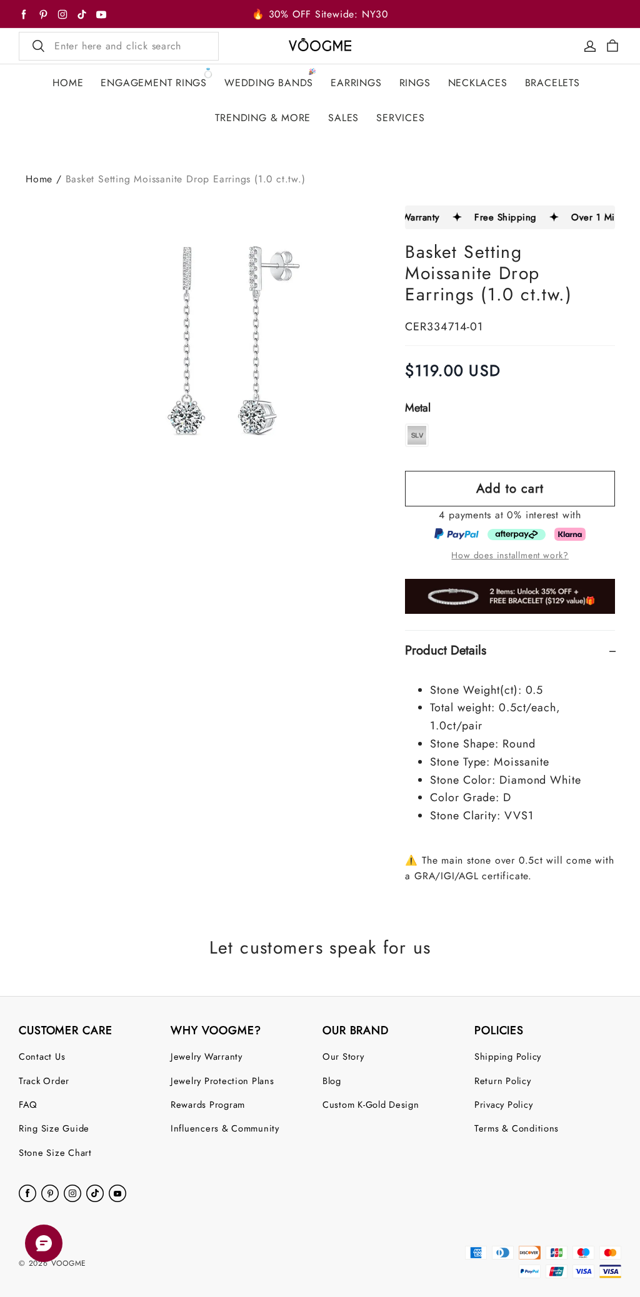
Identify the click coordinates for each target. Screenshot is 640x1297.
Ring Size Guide (54, 1128)
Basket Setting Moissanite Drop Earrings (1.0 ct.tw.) (186, 179)
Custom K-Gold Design (370, 1104)
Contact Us (42, 1056)
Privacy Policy (503, 1104)
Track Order (44, 1080)
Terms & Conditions (516, 1128)
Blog (331, 1080)
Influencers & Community (225, 1128)
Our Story (343, 1056)
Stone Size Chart (55, 1152)
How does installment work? (509, 555)
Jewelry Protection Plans (222, 1080)
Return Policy (502, 1080)
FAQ (28, 1104)
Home (39, 179)
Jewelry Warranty (206, 1056)
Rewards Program (208, 1104)
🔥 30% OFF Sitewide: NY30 (320, 14)
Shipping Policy (507, 1056)
